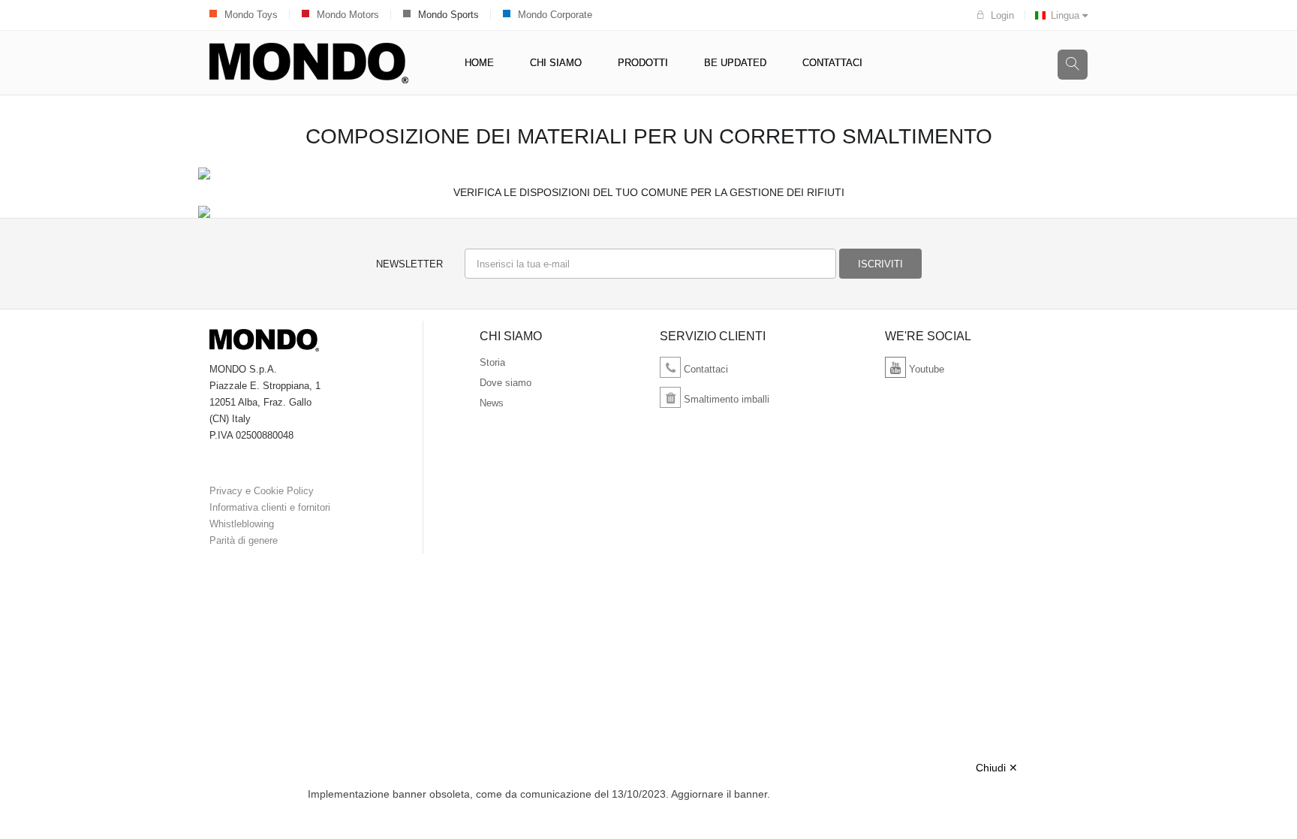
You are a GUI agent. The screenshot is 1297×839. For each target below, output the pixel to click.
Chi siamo (556, 62)
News (492, 403)
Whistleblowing (241, 524)
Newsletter (409, 264)
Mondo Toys (251, 14)
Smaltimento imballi (725, 399)
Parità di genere (243, 540)
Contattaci (832, 62)
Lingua (1066, 15)
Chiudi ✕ (997, 768)
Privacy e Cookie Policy (261, 490)
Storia (492, 362)
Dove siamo (505, 382)
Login (1002, 15)
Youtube (925, 369)
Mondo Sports (448, 14)
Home (479, 62)
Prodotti (643, 62)
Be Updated (735, 62)
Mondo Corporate (555, 14)
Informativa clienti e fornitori (269, 507)
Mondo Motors (348, 14)
